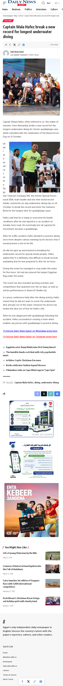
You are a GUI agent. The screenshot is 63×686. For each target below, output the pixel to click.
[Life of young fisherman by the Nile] (52, 556)
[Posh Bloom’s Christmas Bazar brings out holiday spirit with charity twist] (52, 601)
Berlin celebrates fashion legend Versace (26, 365)
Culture (8, 21)
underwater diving (50, 382)
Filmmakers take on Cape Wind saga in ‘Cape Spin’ (30, 370)
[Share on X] (14, 44)
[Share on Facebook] (10, 44)
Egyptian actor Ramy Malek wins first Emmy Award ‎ (31, 347)
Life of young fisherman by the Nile (20, 553)
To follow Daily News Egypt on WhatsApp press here (30, 331)
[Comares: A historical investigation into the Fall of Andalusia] (52, 569)
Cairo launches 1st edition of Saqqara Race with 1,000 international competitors (21, 583)
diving (37, 382)
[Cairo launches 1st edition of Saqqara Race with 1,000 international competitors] (52, 583)
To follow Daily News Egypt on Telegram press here (30, 336)
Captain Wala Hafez (24, 382)
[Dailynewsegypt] (22, 3)
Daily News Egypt (17, 52)
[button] (5, 3)
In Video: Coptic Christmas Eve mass (23, 360)
